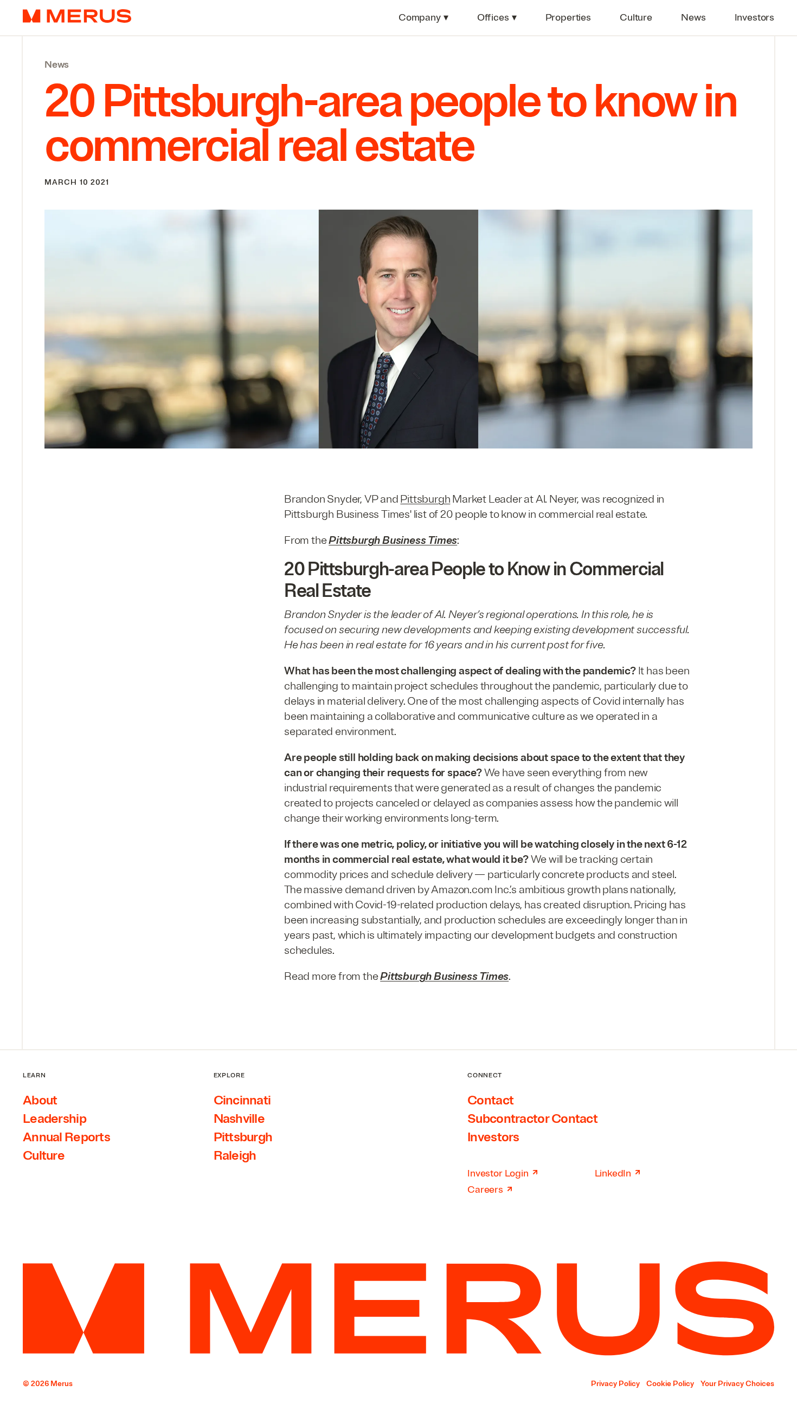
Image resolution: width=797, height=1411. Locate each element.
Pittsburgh (425, 499)
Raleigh (235, 1155)
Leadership (54, 1118)
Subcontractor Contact (532, 1118)
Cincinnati (242, 1100)
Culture (44, 1155)
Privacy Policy (615, 1383)
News (56, 64)
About (40, 1100)
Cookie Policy (670, 1383)
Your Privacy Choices (737, 1383)
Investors (493, 1137)
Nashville (239, 1118)
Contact (490, 1100)
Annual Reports (66, 1137)
